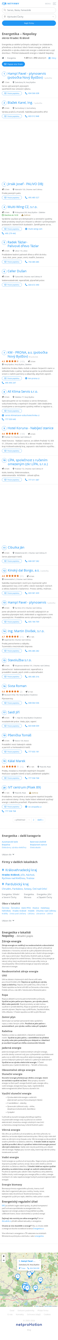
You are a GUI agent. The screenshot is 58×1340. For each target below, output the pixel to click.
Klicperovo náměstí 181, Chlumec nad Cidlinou (32, 666)
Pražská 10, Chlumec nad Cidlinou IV (17, 437)
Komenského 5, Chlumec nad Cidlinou (18, 579)
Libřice (50, 913)
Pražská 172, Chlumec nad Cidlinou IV (29, 469)
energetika (39, 1236)
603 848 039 (33, 726)
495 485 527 (33, 197)
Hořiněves (6, 910)
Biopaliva (6, 844)
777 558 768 (33, 778)
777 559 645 (10, 419)
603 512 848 (33, 116)
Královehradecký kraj (21, 870)
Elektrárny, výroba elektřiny (14, 847)
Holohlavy (45, 908)
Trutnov (30, 878)
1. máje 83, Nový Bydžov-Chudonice (28, 718)
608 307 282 (33, 561)
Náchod (30, 874)
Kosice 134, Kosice (22, 741)
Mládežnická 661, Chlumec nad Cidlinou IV (31, 553)
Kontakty (20, 1314)
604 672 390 (33, 285)
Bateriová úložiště (38, 841)
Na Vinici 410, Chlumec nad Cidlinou (28, 608)
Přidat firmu (42, 1310)
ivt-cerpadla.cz (35, 806)
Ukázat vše (6, 854)
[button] (29, 1274)
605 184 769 (33, 621)
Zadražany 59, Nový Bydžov (25, 82)
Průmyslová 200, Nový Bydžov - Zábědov (30, 212)
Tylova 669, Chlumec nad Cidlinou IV (28, 276)
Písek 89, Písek (45, 767)
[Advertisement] (29, 150)
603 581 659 (33, 593)
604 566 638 (33, 93)
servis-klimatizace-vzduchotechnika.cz (22, 415)
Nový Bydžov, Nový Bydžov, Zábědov (18, 364)
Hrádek (31, 910)
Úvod (12, 1310)
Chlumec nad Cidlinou (46, 910)
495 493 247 (10, 382)
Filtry (54, 58)
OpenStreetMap (48, 1306)
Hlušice (36, 908)
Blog (29, 1330)
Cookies (47, 1314)
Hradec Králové (10, 874)
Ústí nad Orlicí (40, 888)
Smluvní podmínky (26, 1310)
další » (40, 819)
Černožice (15, 908)
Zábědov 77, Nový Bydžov (24, 397)
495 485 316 (33, 676)
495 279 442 (10, 233)
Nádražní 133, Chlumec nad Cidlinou (28, 189)
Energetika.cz (38, 1228)
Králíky (5, 913)
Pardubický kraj (17, 884)
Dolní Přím (26, 908)
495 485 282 (33, 651)
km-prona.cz (34, 378)
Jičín (23, 874)
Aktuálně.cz (6, 1221)
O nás (10, 1314)
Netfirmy (13, 3)
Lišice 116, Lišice (21, 251)
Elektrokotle (35, 847)
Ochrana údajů (34, 1314)
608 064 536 (33, 703)
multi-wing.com (35, 229)
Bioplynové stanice (38, 844)
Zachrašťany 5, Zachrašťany (25, 108)
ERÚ (3, 1205)
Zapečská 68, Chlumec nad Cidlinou (17, 640)
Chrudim (6, 888)
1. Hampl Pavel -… (27, 1261)
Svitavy (27, 888)
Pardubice (17, 888)
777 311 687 (33, 479)
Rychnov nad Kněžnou (13, 878)
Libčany (31, 913)
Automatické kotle (10, 841)
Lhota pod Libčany (18, 913)
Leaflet (36, 1306)
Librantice (40, 913)
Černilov (5, 908)
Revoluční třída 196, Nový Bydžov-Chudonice (20, 695)
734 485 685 (33, 262)
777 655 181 (33, 751)
